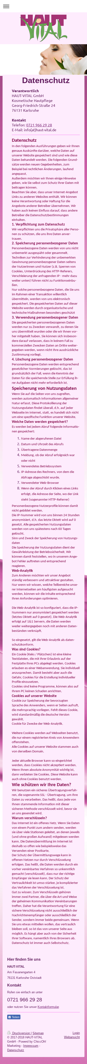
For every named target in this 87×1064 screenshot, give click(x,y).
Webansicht (72, 1037)
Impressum (30, 1045)
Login (76, 1033)
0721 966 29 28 (39, 124)
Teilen (15, 1017)
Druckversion (21, 1033)
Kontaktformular (48, 1007)
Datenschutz (15, 1050)
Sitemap (38, 1033)
